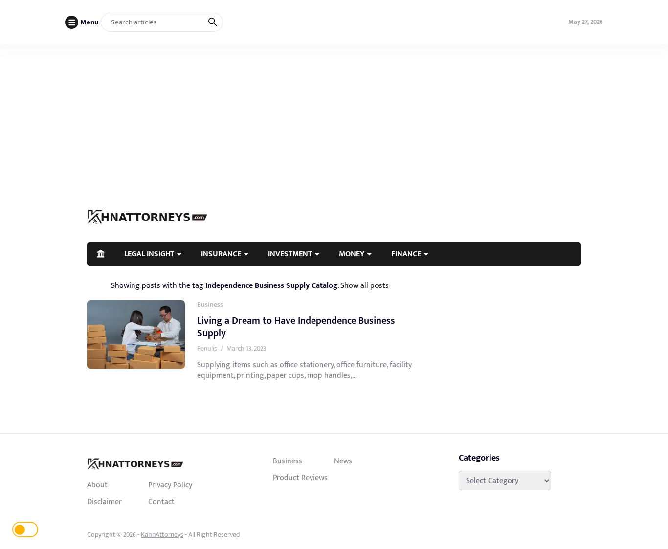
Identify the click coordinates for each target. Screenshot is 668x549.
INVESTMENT (290, 253)
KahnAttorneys (162, 534)
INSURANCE (221, 253)
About (97, 485)
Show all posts (364, 285)
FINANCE (406, 253)
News (343, 461)
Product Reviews (300, 477)
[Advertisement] (334, 117)
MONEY (351, 253)
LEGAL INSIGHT (149, 253)
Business (210, 304)
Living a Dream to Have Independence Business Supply (296, 327)
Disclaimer (104, 501)
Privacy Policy (170, 485)
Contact (161, 501)
